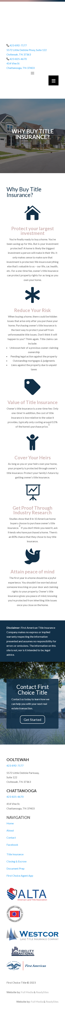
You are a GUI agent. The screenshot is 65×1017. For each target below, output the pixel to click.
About (10, 830)
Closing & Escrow (16, 861)
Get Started (32, 720)
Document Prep (15, 868)
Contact (11, 837)
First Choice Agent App (19, 875)
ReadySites (42, 992)
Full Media (27, 992)
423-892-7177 (18, 45)
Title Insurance (15, 854)
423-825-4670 (18, 58)
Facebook (12, 844)
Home (10, 823)
